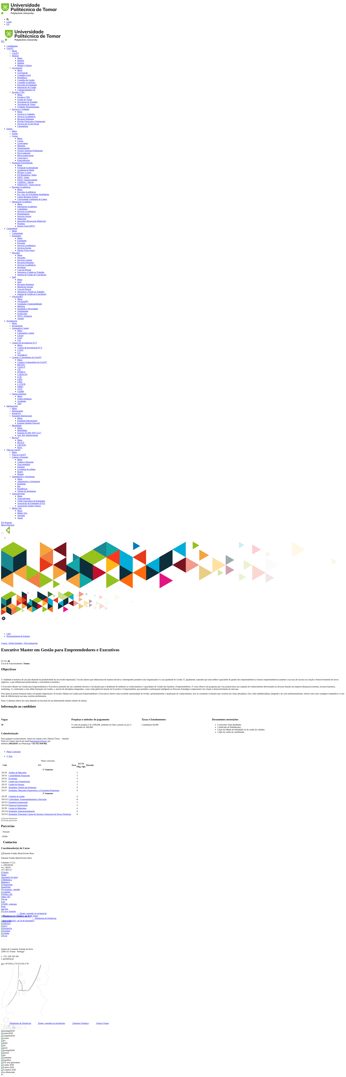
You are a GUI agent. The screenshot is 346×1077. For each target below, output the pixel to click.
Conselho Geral (24, 75)
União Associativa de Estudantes (31, 501)
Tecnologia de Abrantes (27, 102)
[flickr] (24, 1028)
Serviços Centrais (24, 260)
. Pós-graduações (30, 643)
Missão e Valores (24, 65)
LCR (19, 377)
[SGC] (4, 926)
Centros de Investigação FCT (24, 343)
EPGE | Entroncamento (27, 180)
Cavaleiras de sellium (26, 469)
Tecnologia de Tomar (26, 104)
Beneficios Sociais (25, 287)
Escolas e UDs (18, 92)
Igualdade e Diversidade (27, 309)
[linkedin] (18, 1028)
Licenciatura (22, 143)
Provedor (21, 243)
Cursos (15, 136)
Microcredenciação (25, 155)
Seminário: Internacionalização (22, 811)
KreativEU (16, 413)
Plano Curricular (13, 751)
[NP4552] (5, 923)
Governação (17, 68)
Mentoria (21, 306)
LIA (19, 340)
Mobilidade (17, 425)
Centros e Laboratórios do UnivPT (26, 357)
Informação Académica (22, 202)
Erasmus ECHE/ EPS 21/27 (29, 433)
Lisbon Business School (27, 197)
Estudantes (16, 236)
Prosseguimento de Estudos (18, 636)
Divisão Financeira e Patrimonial (31, 121)
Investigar (21, 267)
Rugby (20, 472)
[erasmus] (5, 931)
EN (7, 24)
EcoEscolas (22, 313)
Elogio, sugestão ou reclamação (51, 1023)
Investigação (11, 321)
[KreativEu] (6, 928)
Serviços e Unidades (20, 109)
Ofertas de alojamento (26, 491)
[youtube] (13, 1028)
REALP (15, 438)
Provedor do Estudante (27, 85)
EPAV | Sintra (23, 177)
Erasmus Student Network (28, 423)
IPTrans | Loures (24, 172)
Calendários (22, 209)
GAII (19, 338)
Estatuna (21, 467)
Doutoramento (23, 148)
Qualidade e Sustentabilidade (29, 304)
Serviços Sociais (24, 216)
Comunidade (11, 228)
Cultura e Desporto (20, 457)
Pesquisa (8, 522)
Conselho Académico (26, 82)
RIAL (19, 447)
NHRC (20, 386)
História (15, 56)
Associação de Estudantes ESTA (31, 503)
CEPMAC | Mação (25, 182)
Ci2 (18, 352)
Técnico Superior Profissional (30, 150)
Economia (13, 778)
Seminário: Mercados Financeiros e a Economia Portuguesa (34, 790)
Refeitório (21, 484)
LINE (19, 382)
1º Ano (9, 756)
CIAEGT (21, 367)
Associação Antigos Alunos (29, 506)
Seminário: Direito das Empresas (22, 787)
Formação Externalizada (22, 163)
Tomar (20, 518)
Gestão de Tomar (24, 99)
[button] (2, 1074)
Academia (21, 401)
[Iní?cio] (29, 15)
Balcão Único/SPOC (26, 226)
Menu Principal (7, 525)
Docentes (16, 253)
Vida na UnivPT (13, 450)
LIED (19, 379)
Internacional (12, 406)
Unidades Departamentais (28, 107)
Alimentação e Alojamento (23, 476)
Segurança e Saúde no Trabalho (30, 272)
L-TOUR (21, 384)
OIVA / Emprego (24, 316)
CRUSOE (21, 445)
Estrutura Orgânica (80, 1023)
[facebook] (3, 1028)
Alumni (20, 318)
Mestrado (21, 146)
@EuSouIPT (17, 296)
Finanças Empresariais (18, 805)
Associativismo (18, 493)
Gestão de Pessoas (16, 784)
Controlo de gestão (17, 796)
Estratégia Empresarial (18, 802)
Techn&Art (22, 355)
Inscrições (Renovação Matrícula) (31, 221)
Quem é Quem (102, 1023)
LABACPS (22, 374)
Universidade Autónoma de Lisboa (32, 199)
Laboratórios (22, 126)
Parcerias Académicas (21, 187)
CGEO (20, 350)
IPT (3, 41)
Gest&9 (20, 391)
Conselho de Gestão (25, 80)
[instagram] (8, 1028)
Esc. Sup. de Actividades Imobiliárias (33, 194)
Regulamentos (23, 214)
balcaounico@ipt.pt (38, 741)
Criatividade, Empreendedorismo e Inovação (27, 799)
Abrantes (21, 515)
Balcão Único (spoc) (26, 250)
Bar (18, 486)
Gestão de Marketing (17, 808)
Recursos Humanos (25, 119)
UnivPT (9, 48)
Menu (14, 51)
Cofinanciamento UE (26, 90)
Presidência (22, 77)
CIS (19, 369)
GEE (8, 634)
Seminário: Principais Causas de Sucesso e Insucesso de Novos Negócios (40, 814)
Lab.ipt (20, 335)
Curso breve (22, 158)
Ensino (9, 129)
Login (9, 22)
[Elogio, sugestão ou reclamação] (8, 911)
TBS (19, 403)
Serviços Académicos (26, 116)
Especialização (23, 160)
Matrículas (21, 219)
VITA (19, 389)
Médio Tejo (17, 508)
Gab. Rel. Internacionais (27, 435)
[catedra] (5, 933)
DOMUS (21, 372)
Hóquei (20, 474)
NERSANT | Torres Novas (29, 185)
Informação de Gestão (26, 87)
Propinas (21, 223)
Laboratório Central (20, 328)
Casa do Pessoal (24, 270)
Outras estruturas (19, 394)
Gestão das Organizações (19, 781)
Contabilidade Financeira (19, 775)
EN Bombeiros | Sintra (27, 175)
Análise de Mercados (17, 772)
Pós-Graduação (23, 153)
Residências (22, 489)
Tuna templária (23, 464)
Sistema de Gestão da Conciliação (31, 275)
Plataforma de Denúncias (20, 1023)
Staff (14, 277)
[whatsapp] (29, 1028)
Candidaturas (12, 46)
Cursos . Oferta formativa (12, 643)
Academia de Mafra (25, 170)
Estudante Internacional (22, 416)
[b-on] (4, 936)
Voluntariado (22, 311)
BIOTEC (21, 365)
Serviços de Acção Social (28, 124)
